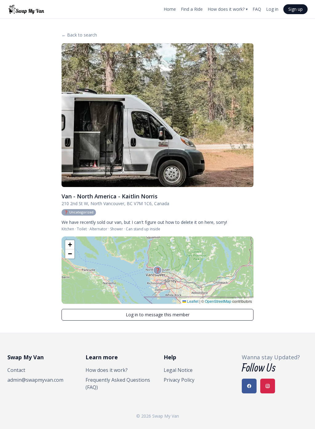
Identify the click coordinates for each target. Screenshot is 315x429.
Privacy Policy (179, 379)
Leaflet (192, 301)
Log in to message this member (157, 315)
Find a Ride (192, 9)
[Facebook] (249, 386)
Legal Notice (178, 370)
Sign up (295, 9)
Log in (272, 9)
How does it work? (228, 9)
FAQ (257, 9)
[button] (157, 270)
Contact (16, 370)
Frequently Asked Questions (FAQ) (118, 383)
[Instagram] (267, 386)
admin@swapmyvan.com (35, 379)
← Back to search (79, 35)
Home (170, 9)
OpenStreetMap (218, 301)
